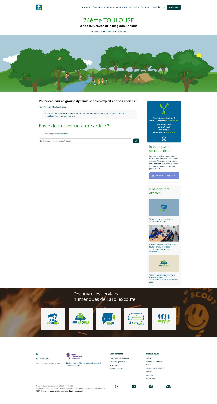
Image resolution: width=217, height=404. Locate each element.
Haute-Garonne (62, 134)
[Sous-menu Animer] (89, 7)
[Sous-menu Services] (138, 7)
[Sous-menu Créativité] (126, 7)
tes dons (53, 391)
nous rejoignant (68, 116)
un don (114, 113)
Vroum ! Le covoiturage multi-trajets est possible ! (162, 276)
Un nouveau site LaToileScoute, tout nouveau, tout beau (162, 245)
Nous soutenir (174, 7)
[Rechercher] (136, 141)
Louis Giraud (121, 32)
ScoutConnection (75, 391)
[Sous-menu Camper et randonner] (113, 7)
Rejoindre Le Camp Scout (165, 176)
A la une (156, 221)
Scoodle (163, 221)
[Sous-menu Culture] (148, 7)
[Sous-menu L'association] (164, 7)
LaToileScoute (42, 358)
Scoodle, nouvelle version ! (161, 219)
